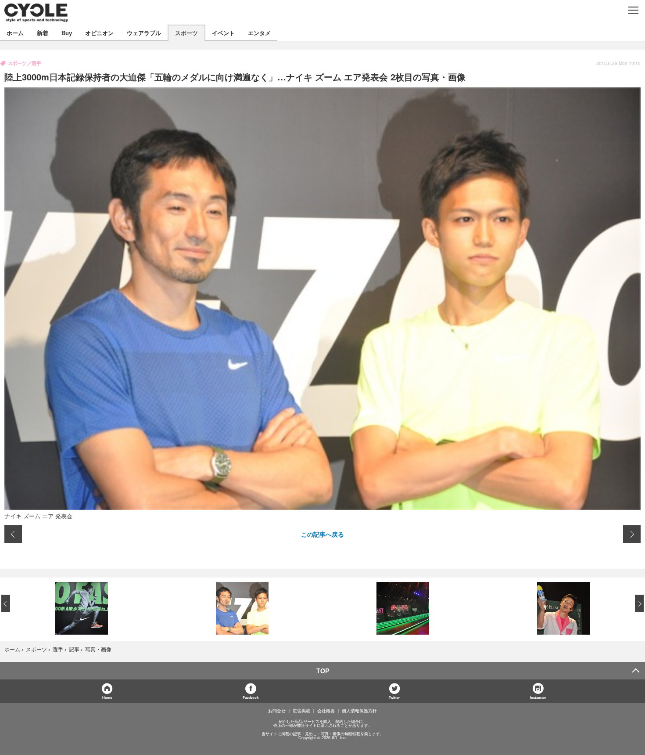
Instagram (538, 697)
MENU (633, 10)
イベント (223, 33)
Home (107, 697)
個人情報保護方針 (359, 710)
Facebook (250, 697)
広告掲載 (301, 710)
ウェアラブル (144, 33)
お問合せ (277, 710)
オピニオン (99, 33)
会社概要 (326, 710)
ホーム (15, 33)
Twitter (394, 697)
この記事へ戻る (322, 534)
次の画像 (632, 534)
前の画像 (13, 534)
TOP (322, 670)
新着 (42, 33)
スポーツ (186, 33)
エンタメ (259, 33)
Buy (66, 33)
